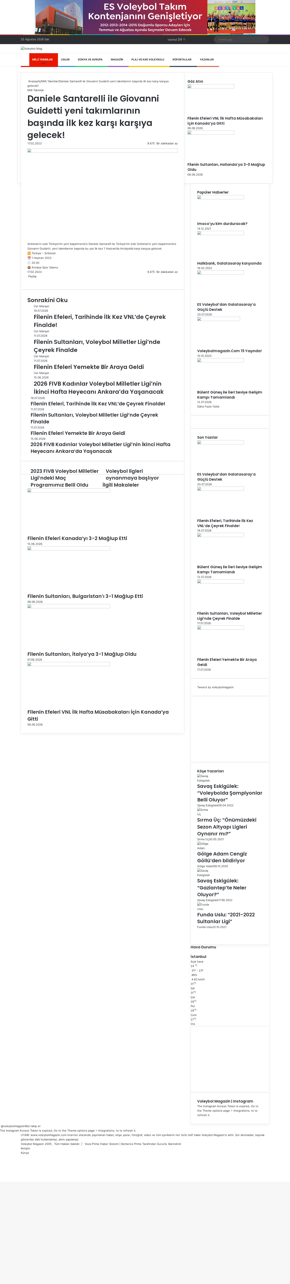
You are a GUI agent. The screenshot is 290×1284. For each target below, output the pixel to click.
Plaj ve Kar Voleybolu (147, 59)
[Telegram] (33, 280)
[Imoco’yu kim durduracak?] (220, 198)
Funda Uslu (204, 927)
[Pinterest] (31, 280)
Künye (25, 1152)
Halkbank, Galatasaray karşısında (229, 263)
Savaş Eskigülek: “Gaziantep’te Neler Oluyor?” (221, 887)
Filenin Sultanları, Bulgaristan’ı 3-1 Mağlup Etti (85, 596)
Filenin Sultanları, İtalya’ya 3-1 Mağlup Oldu (82, 654)
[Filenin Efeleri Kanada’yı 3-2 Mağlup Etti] (68, 491)
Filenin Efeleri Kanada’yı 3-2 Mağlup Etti (77, 538)
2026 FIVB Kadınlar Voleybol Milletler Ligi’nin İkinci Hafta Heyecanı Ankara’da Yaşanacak (99, 388)
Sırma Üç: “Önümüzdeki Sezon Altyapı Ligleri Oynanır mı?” (226, 826)
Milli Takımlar (42, 59)
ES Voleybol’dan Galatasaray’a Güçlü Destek (226, 307)
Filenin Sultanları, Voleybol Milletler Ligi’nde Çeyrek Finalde (229, 616)
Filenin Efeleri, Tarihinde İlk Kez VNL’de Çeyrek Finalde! (225, 523)
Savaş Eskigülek (207, 805)
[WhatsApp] (32, 280)
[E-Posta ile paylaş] (34, 280)
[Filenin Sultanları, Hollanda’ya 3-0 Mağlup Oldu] (210, 133)
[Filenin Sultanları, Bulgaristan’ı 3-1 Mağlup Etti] (68, 549)
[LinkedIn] (29, 280)
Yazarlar (207, 59)
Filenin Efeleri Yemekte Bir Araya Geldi (89, 367)
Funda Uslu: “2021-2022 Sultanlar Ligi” (226, 918)
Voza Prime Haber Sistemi (102, 1144)
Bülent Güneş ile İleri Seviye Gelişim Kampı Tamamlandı (229, 395)
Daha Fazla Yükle (208, 406)
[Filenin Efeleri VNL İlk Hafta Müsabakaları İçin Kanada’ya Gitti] (68, 665)
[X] (28, 280)
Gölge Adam (205, 866)
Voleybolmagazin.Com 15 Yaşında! (229, 350)
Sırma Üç (203, 839)
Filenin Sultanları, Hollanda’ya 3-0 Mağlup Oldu (226, 167)
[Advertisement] (230, 729)
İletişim (25, 1148)
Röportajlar (182, 59)
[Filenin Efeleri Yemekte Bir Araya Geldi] (220, 628)
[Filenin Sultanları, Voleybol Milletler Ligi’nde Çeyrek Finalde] (220, 582)
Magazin (117, 59)
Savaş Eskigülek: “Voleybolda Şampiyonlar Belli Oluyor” (229, 793)
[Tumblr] (30, 280)
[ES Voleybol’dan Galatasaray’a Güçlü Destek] (220, 273)
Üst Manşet (41, 306)
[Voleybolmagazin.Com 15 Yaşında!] (218, 320)
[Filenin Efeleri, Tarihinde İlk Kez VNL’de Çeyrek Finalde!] (220, 489)
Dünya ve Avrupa (90, 59)
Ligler (65, 59)
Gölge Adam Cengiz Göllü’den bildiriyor (222, 857)
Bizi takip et (33, 1126)
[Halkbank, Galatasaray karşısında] (220, 234)
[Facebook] (27, 280)
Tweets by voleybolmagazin (215, 687)
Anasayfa (33, 81)
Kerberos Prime (131, 1144)
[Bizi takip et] (0, 1126)
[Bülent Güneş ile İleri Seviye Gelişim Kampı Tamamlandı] (220, 361)
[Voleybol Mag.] (32, 48)
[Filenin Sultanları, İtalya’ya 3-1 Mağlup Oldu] (68, 607)
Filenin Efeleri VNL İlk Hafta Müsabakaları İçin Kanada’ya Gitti (225, 121)
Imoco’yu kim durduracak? (222, 223)
